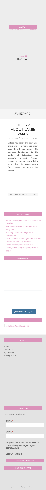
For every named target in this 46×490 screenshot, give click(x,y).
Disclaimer (8, 349)
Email (9, 421)
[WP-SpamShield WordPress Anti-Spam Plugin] (13, 477)
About (6, 346)
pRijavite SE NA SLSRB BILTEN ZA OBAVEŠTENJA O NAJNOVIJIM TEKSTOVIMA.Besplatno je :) (22, 448)
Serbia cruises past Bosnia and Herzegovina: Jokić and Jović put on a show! (22, 247)
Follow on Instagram (24, 311)
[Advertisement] (23, 85)
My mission (9, 352)
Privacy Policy (10, 355)
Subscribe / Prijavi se (25, 460)
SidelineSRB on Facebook (23, 320)
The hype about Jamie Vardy (23, 129)
